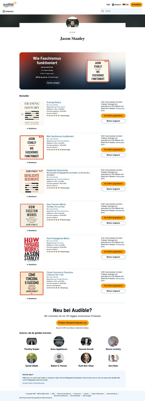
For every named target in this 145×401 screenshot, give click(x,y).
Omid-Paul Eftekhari (63, 141)
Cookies (86, 394)
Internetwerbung (112, 394)
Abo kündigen (87, 396)
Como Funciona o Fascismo (60, 272)
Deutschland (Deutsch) (61, 396)
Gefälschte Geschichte (57, 170)
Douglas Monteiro (62, 279)
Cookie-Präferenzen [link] (97, 394)
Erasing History (54, 102)
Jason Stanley (54, 105)
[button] (113, 116)
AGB (53, 394)
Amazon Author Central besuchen (33, 383)
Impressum (77, 394)
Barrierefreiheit (75, 396)
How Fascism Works (56, 204)
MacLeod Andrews (63, 211)
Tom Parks (60, 243)
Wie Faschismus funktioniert (60, 136)
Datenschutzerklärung (64, 394)
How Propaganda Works (58, 238)
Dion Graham (61, 107)
